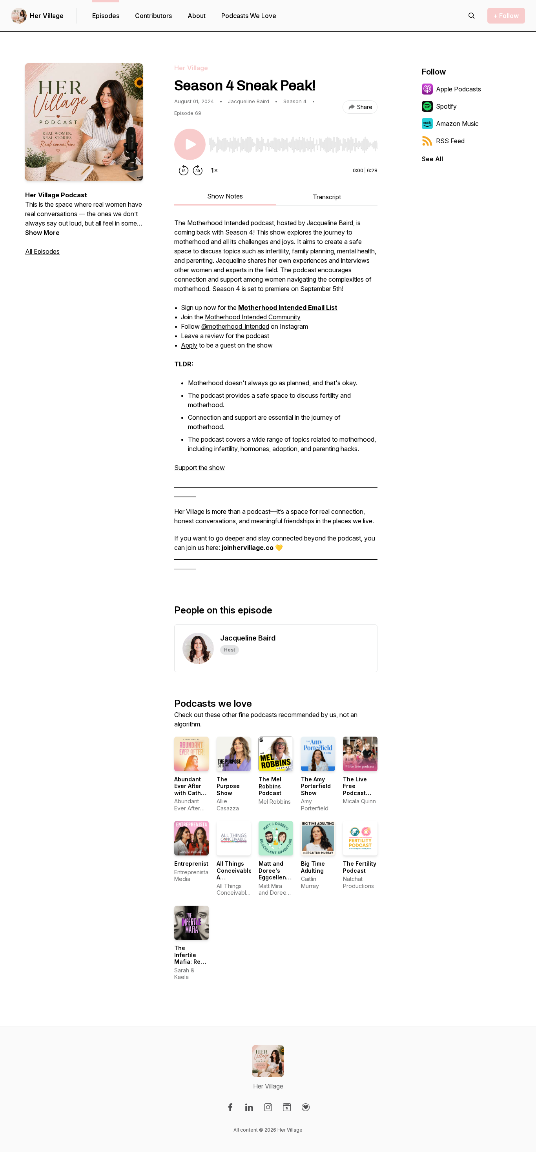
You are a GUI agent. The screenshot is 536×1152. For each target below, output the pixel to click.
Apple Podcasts (458, 89)
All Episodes (42, 251)
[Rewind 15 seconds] (183, 170)
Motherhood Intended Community (253, 317)
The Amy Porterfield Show (316, 786)
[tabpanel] (275, 398)
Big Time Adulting (313, 867)
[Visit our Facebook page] (230, 1107)
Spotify (446, 106)
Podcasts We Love (248, 16)
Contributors (153, 16)
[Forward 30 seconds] (197, 170)
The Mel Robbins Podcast (270, 786)
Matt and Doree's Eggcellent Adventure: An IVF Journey (274, 880)
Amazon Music (457, 123)
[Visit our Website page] (287, 1107)
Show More (42, 233)
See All (432, 159)
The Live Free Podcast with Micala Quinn (359, 793)
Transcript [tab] (327, 197)
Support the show (199, 467)
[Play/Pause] (190, 144)
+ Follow (506, 16)
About (197, 16)
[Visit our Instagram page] (268, 1107)
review (214, 336)
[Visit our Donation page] (306, 1107)
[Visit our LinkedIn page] (249, 1107)
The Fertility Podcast (359, 867)
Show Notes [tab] (225, 196)
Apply (189, 345)
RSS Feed (450, 141)
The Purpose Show (228, 786)
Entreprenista (193, 863)
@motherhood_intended (235, 326)
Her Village (47, 16)
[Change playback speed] (214, 170)
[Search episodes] (472, 15)
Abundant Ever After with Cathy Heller (189, 789)
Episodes (105, 16)
